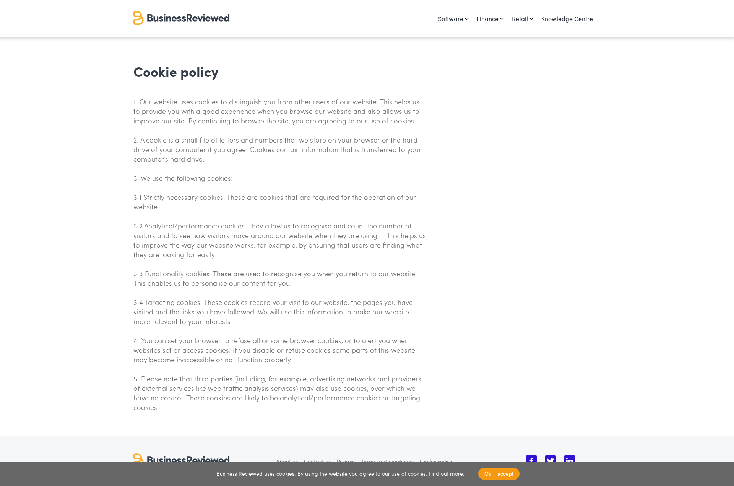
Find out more (446, 473)
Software (450, 19)
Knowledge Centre (567, 19)
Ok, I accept (498, 474)
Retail (520, 19)
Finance (488, 19)
